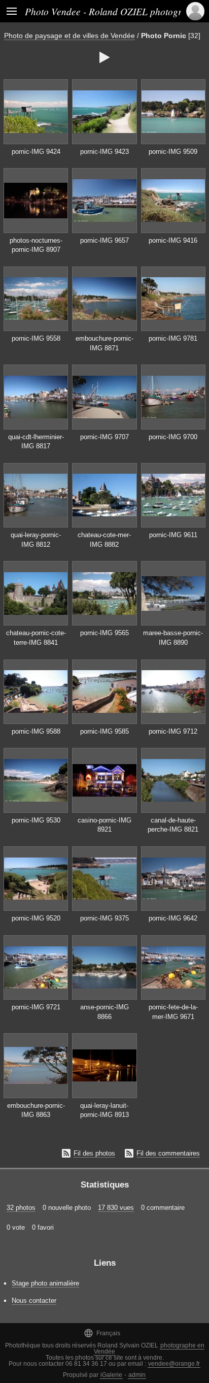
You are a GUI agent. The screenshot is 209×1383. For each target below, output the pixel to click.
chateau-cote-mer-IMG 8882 (104, 539)
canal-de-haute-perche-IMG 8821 (173, 825)
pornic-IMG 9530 (36, 820)
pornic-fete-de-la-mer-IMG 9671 (173, 1011)
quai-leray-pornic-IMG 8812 (36, 539)
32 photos (21, 1207)
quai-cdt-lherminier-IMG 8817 (36, 441)
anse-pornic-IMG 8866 (104, 1011)
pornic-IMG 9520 (36, 918)
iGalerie (111, 1375)
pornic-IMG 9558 (36, 338)
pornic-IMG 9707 (104, 437)
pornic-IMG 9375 (104, 918)
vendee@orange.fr (174, 1364)
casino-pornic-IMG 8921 (104, 825)
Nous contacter (34, 1300)
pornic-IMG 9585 (104, 731)
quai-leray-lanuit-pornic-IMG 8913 (104, 1110)
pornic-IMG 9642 (173, 918)
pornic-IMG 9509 (173, 151)
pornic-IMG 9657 (104, 240)
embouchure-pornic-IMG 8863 (36, 1110)
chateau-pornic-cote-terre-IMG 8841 (36, 637)
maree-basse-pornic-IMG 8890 (173, 637)
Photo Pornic (163, 35)
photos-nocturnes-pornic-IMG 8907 (36, 245)
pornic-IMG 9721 (36, 1007)
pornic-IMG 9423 (104, 151)
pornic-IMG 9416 (173, 240)
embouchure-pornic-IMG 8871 (104, 343)
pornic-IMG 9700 (173, 437)
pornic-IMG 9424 (36, 151)
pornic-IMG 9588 (36, 731)
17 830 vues (116, 1207)
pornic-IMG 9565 (104, 633)
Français (102, 1333)
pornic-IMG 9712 (173, 731)
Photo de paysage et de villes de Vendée (69, 35)
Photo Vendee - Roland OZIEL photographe (113, 11)
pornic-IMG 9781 (173, 338)
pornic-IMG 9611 (173, 535)
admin (137, 1375)
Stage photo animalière (45, 1283)
